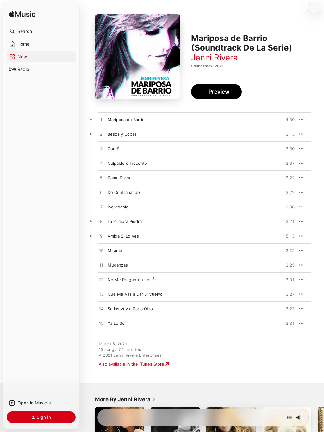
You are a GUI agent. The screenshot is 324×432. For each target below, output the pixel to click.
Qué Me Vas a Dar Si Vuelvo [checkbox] (135, 294)
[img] (22, 14)
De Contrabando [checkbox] (124, 192)
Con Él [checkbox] (114, 148)
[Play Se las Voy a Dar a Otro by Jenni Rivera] (101, 309)
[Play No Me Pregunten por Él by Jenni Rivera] (101, 280)
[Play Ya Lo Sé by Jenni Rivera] (101, 323)
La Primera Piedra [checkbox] (125, 221)
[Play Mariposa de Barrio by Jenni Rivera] (101, 120)
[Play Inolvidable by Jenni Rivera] (101, 207)
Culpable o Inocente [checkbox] (127, 163)
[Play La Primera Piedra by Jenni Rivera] (101, 222)
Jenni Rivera (214, 57)
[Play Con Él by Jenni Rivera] (101, 149)
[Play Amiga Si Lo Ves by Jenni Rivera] (101, 236)
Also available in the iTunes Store (131, 364)
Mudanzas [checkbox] (118, 265)
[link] (125, 399)
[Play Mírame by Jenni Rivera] (101, 251)
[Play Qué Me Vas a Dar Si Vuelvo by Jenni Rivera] (101, 294)
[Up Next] (289, 417)
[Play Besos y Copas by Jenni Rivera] (101, 134)
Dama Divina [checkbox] (119, 177)
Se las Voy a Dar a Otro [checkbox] (130, 308)
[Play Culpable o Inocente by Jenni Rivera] (101, 163)
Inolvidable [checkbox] (118, 206)
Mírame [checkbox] (115, 250)
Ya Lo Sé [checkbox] (116, 323)
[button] (41, 31)
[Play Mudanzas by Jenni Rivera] (101, 265)
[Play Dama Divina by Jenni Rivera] (101, 178)
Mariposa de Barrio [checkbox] (126, 119)
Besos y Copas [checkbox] (122, 134)
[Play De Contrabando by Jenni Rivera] (101, 192)
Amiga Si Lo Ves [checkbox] (123, 235)
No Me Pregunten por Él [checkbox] (132, 279)
